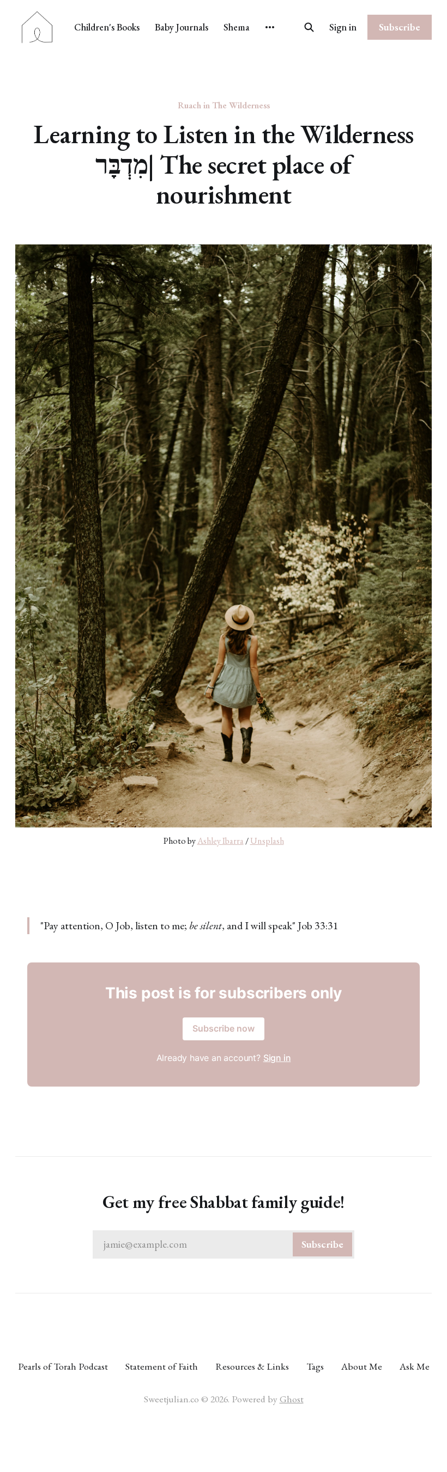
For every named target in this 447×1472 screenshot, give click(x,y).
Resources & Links (252, 1366)
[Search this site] (309, 27)
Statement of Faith (161, 1366)
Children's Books (107, 27)
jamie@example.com (223, 1244)
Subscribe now (223, 1028)
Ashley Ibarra (220, 841)
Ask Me (415, 1366)
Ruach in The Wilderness (224, 105)
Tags (315, 1366)
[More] (270, 27)
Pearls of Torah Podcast (63, 1366)
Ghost (292, 1399)
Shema (237, 27)
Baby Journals (181, 27)
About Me (361, 1366)
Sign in (343, 27)
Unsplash (267, 841)
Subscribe (399, 27)
